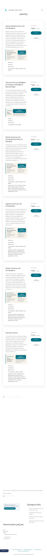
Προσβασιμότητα (4, 550)
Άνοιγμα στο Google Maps (10, 508)
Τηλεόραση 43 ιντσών (22, 189)
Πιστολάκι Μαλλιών (20, 251)
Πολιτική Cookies (37, 549)
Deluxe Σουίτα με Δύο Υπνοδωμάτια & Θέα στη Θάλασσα (14, 139)
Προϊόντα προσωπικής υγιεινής (18, 188)
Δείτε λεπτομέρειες (36, 38)
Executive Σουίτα (12, 333)
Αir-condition (18, 185)
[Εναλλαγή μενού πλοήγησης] (42, 10)
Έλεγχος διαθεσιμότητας (22, 52)
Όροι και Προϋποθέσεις (17, 549)
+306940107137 (6, 538)
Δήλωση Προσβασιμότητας (23, 551)
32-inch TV (14, 185)
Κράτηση (36, 32)
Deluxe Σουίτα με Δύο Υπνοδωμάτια (13, 269)
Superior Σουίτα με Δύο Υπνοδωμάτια (14, 205)
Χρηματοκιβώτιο (11, 191)
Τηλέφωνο (19, 379)
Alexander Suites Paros (15, 10)
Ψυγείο (16, 191)
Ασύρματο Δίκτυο (20, 249)
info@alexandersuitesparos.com (10, 534)
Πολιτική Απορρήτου (28, 549)
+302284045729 (7, 537)
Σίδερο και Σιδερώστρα (12, 189)
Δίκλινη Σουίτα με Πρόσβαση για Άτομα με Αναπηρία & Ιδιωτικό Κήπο (15, 84)
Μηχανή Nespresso (15, 186)
